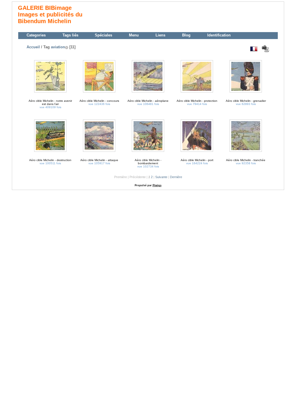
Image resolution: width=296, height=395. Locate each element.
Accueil (33, 47)
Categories (36, 35)
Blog (186, 35)
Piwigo (157, 185)
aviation (58, 47)
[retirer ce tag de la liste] (66, 47)
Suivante (161, 177)
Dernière (176, 177)
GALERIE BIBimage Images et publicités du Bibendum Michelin (50, 14)
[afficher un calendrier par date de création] (265, 48)
